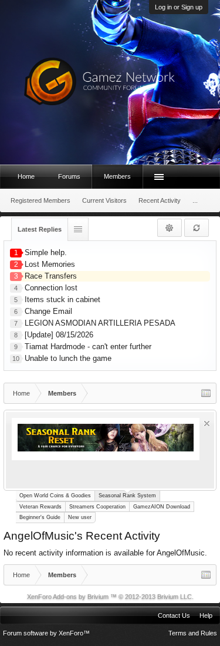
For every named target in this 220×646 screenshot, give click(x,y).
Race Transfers (51, 276)
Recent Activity (159, 200)
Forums (69, 176)
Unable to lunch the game (68, 358)
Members (117, 176)
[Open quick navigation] (206, 393)
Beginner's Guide (39, 517)
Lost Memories (50, 264)
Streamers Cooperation (97, 507)
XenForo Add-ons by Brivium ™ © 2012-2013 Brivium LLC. (110, 596)
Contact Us (174, 615)
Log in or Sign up (178, 7)
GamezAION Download (161, 507)
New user (80, 517)
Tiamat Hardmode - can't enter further (88, 346)
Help (205, 615)
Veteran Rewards (40, 507)
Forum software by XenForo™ (46, 633)
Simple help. (46, 252)
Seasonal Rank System (127, 495)
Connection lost (51, 287)
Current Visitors (104, 200)
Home (26, 176)
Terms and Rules (192, 633)
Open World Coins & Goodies (55, 495)
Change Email (48, 311)
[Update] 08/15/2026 (59, 334)
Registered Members (40, 200)
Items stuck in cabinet (62, 299)
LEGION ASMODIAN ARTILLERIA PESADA (100, 323)
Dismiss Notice (206, 423)
